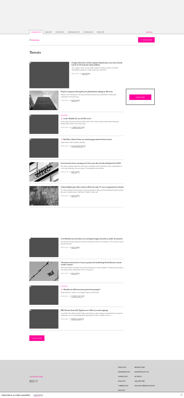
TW (139, 390)
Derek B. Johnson (77, 319)
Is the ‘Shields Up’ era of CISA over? (77, 118)
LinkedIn (143, 390)
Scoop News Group (78, 146)
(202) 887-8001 (140, 381)
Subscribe (147, 40)
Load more (37, 338)
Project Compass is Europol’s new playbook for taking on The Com (87, 91)
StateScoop (88, 32)
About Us (33, 381)
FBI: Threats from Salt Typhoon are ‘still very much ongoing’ (84, 310)
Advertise (149, 32)
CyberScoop (36, 32)
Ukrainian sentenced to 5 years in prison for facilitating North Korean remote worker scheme (91, 263)
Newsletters (140, 367)
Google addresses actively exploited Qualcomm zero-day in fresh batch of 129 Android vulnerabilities (96, 64)
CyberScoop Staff (78, 127)
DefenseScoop (74, 32)
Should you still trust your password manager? (81, 289)
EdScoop (100, 32)
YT (150, 390)
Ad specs (138, 376)
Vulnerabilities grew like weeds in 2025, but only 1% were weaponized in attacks (92, 187)
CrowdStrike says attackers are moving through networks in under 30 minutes (91, 239)
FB (135, 390)
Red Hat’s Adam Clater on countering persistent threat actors (87, 139)
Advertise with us (142, 372)
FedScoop (60, 32)
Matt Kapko (86, 73)
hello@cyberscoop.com (145, 386)
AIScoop (48, 32)
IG (146, 390)
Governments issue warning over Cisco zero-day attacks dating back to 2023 (91, 163)
